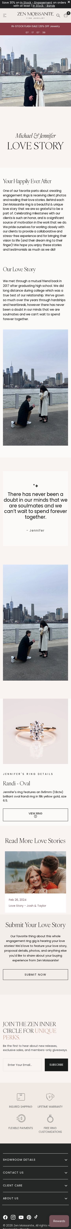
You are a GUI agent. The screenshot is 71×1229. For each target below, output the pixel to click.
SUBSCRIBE (56, 1065)
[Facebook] (5, 1217)
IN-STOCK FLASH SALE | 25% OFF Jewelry (35, 26)
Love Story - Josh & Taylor (27, 906)
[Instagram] (13, 1217)
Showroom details (19, 1160)
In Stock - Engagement (36, 3)
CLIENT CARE (12, 1185)
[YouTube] (21, 1217)
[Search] (58, 15)
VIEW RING (35, 813)
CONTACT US (13, 1173)
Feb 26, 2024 (17, 900)
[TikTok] (37, 1217)
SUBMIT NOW (35, 975)
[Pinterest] (29, 1217)
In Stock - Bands (44, 6)
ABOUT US (11, 1198)
